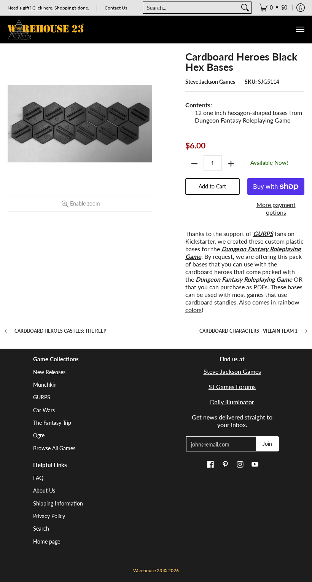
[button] (210, 465)
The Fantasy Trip (52, 422)
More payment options (276, 208)
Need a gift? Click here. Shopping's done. (48, 8)
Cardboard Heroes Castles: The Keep (60, 331)
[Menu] (299, 29)
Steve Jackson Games (210, 81)
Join (267, 443)
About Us (44, 490)
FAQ (38, 478)
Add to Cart (212, 186)
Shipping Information (58, 503)
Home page (46, 541)
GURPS (41, 397)
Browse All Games (54, 448)
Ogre (39, 435)
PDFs (260, 286)
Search (41, 528)
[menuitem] (273, 7)
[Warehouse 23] (46, 29)
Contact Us (116, 8)
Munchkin (45, 384)
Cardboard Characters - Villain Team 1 (248, 331)
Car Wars (44, 410)
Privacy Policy (49, 516)
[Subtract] (194, 164)
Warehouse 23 (147, 570)
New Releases (49, 372)
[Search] (245, 7)
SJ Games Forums (232, 386)
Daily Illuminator (232, 401)
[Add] (231, 164)
